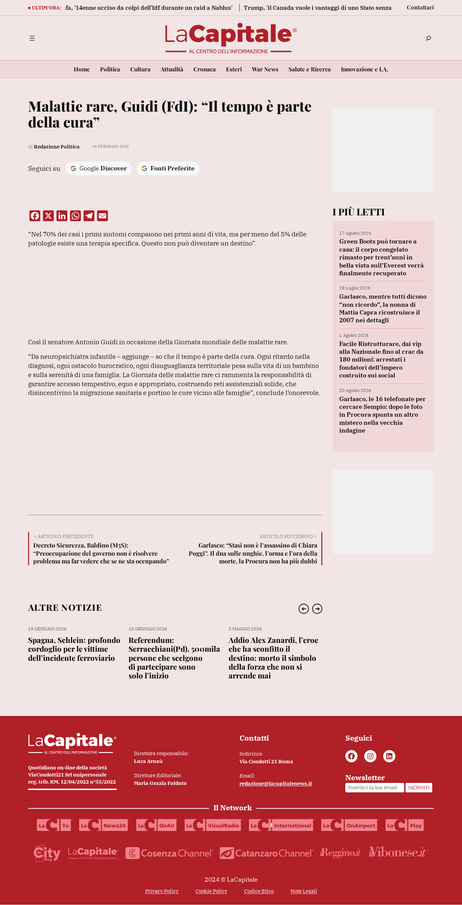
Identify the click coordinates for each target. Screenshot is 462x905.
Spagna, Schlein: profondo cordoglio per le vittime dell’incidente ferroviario (74, 648)
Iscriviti (419, 787)
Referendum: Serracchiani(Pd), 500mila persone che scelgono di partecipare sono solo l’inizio (174, 657)
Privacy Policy (162, 891)
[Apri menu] (32, 38)
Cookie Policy (211, 891)
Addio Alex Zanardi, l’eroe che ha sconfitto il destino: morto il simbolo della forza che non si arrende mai (273, 657)
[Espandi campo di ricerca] (428, 38)
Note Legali (304, 891)
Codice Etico (259, 891)
